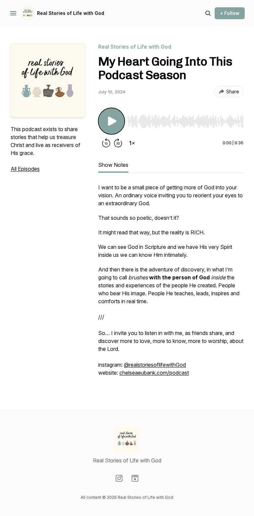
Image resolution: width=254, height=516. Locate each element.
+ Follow (229, 13)
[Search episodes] (208, 13)
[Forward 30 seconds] (118, 143)
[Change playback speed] (132, 143)
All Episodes (25, 168)
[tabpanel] (170, 283)
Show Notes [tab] (113, 165)
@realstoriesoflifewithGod (155, 364)
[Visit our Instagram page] (119, 478)
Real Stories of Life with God (70, 13)
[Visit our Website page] (135, 478)
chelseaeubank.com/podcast (154, 372)
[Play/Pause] (111, 121)
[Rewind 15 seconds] (106, 143)
